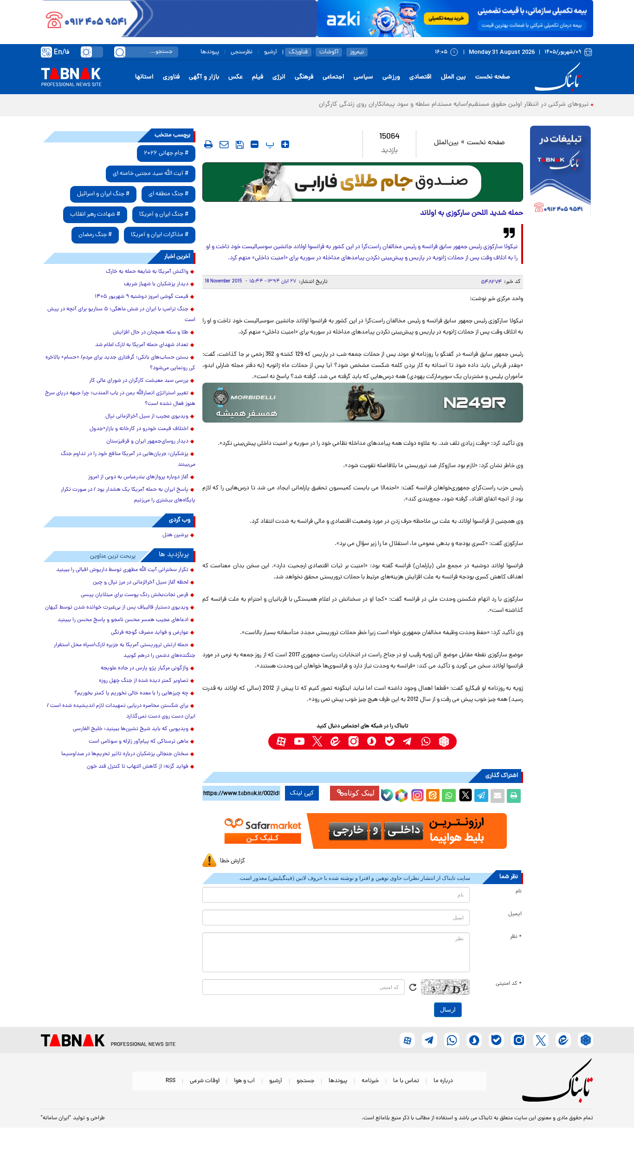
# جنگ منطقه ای (168, 194)
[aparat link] (281, 741)
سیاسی (363, 77)
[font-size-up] (285, 144)
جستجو (305, 1081)
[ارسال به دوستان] (498, 796)
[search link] (119, 52)
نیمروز (357, 52)
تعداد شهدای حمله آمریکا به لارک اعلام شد (141, 345)
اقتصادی (420, 77)
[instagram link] (353, 741)
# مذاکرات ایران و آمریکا (159, 235)
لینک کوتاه (359, 793)
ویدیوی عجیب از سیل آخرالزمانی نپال (146, 416)
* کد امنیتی (509, 984)
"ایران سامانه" (56, 1118)
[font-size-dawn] (254, 144)
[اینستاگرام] (416, 794)
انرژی (278, 77)
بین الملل (453, 77)
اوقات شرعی (205, 1081)
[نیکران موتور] (362, 402)
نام (519, 891)
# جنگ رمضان (95, 235)
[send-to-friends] (224, 144)
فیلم (257, 77)
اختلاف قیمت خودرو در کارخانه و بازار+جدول (139, 429)
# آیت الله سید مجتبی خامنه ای (150, 173)
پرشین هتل (175, 535)
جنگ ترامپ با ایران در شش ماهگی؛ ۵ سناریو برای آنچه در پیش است (121, 314)
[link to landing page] (559, 77)
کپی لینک (302, 793)
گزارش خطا (232, 861)
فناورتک (298, 52)
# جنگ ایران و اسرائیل (103, 194)
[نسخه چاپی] (514, 796)
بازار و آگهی (204, 77)
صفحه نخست (492, 77)
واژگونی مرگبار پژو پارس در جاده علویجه (144, 668)
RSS (170, 1081)
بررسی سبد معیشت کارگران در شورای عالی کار (138, 381)
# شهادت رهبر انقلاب (95, 214)
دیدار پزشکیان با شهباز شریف (156, 284)
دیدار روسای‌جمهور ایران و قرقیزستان (147, 441)
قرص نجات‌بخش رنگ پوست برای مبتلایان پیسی (134, 595)
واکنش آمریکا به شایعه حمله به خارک (147, 272)
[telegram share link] (481, 796)
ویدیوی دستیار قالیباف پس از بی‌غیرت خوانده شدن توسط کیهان (116, 607)
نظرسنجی (241, 52)
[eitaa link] (335, 741)
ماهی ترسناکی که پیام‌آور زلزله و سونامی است (138, 742)
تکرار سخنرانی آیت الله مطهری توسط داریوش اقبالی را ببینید (122, 570)
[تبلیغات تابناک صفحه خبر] (560, 172)
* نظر (516, 937)
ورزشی (391, 77)
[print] (208, 144)
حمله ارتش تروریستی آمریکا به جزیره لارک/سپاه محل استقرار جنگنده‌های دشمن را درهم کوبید (124, 650)
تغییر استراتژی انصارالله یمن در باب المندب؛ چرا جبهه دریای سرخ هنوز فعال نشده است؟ (120, 398)
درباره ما (443, 1081)
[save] (239, 144)
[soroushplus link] (371, 741)
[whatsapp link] (426, 741)
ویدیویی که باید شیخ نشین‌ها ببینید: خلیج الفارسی (130, 729)
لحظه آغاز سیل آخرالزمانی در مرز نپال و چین (140, 582)
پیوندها (210, 52)
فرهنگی (304, 77)
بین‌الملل (446, 143)
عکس (235, 77)
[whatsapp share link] (449, 796)
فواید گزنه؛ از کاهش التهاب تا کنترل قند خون (137, 767)
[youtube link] (299, 741)
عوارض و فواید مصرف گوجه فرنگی (149, 633)
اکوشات (328, 52)
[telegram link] (408, 741)
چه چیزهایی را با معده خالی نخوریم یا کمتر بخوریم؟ (131, 693)
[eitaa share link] (433, 796)
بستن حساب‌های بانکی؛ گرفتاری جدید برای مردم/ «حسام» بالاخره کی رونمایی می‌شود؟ (120, 362)
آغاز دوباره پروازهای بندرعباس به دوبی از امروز (138, 477)
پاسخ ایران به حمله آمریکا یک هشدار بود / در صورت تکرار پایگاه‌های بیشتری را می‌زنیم (128, 495)
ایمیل (515, 914)
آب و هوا (244, 1081)
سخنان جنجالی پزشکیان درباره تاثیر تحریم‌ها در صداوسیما (124, 754)
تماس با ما (406, 1081)
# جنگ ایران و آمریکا (163, 214)
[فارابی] (362, 182)
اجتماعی (333, 77)
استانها (144, 77)
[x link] (317, 741)
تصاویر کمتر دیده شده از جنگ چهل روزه (143, 681)
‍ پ (268, 144)
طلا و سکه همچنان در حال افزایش (150, 332)
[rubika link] (444, 741)
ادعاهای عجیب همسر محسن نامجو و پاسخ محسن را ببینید (123, 620)
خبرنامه (370, 1081)
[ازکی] (455, 18)
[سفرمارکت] (362, 831)
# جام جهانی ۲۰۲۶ (166, 153)
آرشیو (270, 52)
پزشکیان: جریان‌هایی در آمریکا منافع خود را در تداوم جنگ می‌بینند (128, 459)
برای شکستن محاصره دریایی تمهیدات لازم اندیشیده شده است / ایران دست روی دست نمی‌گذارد (121, 711)
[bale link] (389, 741)
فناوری (171, 77)
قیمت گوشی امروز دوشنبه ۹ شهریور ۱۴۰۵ (141, 297)
